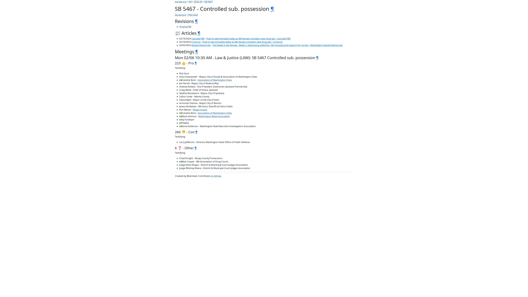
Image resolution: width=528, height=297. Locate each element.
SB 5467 (208, 1)
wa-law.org (180, 1)
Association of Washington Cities (215, 80)
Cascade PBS (198, 38)
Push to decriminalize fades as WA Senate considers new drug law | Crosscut (242, 41)
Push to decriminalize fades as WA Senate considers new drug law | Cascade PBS (248, 38)
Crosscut (196, 41)
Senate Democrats (201, 45)
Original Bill (185, 26)
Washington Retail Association (214, 116)
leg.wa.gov (180, 14)
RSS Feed (193, 14)
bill (190, 1)
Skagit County (200, 109)
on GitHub (215, 176)
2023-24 (198, 1)
